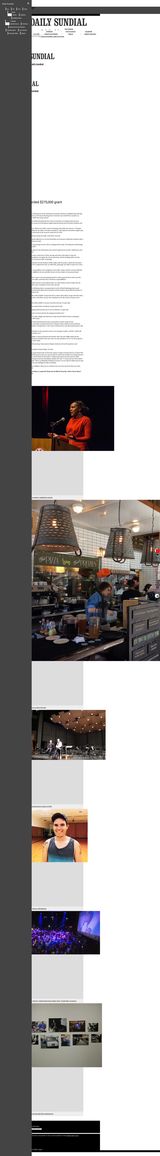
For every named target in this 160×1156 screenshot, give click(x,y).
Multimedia (69, 29)
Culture (20, 9)
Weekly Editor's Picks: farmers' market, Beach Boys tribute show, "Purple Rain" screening (47, 1001)
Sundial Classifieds (12, 30)
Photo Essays (71, 31)
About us (24, 33)
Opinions (49, 31)
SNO (35, 1149)
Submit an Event (90, 34)
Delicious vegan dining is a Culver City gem (32, 707)
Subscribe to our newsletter (18, 27)
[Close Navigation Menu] (28, 3)
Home (8, 9)
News (14, 9)
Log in (40, 1149)
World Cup (16, 14)
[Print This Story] (157, 596)
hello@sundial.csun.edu (72, 1135)
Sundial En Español (46, 36)
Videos (70, 34)
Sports (13, 12)
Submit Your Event (15, 23)
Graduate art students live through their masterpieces (35, 1114)
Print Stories (25, 23)
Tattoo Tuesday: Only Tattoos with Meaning (32, 909)
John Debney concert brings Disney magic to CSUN (35, 806)
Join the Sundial (24, 30)
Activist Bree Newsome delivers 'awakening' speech (35, 497)
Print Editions (59, 36)
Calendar (88, 31)
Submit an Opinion (51, 34)
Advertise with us (14, 33)
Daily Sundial (8, 3)
